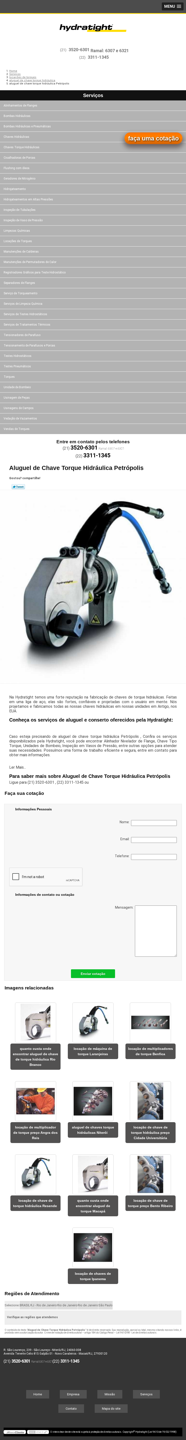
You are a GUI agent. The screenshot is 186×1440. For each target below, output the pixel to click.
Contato (71, 1408)
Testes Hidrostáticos (17, 356)
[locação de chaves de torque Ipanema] (93, 1245)
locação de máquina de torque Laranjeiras (93, 1051)
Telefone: (123, 856)
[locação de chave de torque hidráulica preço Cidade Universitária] (150, 1098)
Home (37, 1394)
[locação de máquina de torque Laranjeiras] (93, 1020)
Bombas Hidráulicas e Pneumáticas (27, 126)
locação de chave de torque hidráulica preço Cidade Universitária (150, 1132)
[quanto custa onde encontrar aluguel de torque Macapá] (93, 1171)
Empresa (73, 1394)
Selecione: (12, 1305)
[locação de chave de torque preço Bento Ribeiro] (150, 1171)
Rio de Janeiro (67, 1305)
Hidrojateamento (15, 189)
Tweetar (18, 486)
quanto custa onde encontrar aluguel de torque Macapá (93, 1206)
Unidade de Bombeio (17, 387)
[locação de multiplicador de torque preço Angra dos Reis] (35, 1098)
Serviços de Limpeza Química (23, 303)
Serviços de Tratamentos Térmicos (27, 324)
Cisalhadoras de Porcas (19, 157)
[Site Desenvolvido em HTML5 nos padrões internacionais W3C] (38, 1432)
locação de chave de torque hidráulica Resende (35, 1203)
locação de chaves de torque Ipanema (93, 1276)
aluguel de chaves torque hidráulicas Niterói (93, 1130)
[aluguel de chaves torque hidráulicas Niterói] (93, 1098)
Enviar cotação (93, 974)
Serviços (93, 95)
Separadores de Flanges (19, 283)
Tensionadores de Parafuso (22, 335)
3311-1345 (98, 57)
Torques (9, 377)
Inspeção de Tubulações (20, 210)
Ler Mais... (17, 767)
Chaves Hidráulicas (16, 137)
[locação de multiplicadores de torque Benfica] (150, 1020)
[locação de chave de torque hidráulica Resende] (35, 1171)
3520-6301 (79, 49)
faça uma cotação (153, 138)
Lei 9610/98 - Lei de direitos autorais (136, 1332)
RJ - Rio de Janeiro (43, 1305)
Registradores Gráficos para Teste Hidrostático (35, 272)
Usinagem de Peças (17, 397)
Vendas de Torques (17, 429)
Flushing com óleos (17, 168)
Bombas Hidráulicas (17, 116)
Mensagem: (125, 907)
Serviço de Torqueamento (20, 293)
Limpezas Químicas (17, 230)
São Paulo (105, 1305)
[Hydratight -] (93, 28)
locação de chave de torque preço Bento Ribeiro (150, 1203)
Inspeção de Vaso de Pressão (23, 220)
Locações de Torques (18, 241)
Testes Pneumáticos (17, 366)
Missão (110, 1394)
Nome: (125, 822)
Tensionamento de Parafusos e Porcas (29, 345)
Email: (125, 839)
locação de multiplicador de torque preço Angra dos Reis (35, 1132)
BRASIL (25, 1305)
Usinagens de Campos (19, 408)
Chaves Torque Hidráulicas (21, 147)
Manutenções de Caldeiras (21, 251)
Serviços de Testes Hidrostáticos (25, 314)
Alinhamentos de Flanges (20, 105)
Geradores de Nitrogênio (19, 178)
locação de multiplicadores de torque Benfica (150, 1051)
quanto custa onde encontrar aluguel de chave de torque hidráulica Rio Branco (35, 1057)
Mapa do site (111, 1408)
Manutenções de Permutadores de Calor (30, 262)
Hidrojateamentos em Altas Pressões (28, 199)
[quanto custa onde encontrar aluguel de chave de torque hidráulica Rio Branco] (35, 1020)
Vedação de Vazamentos (20, 418)
